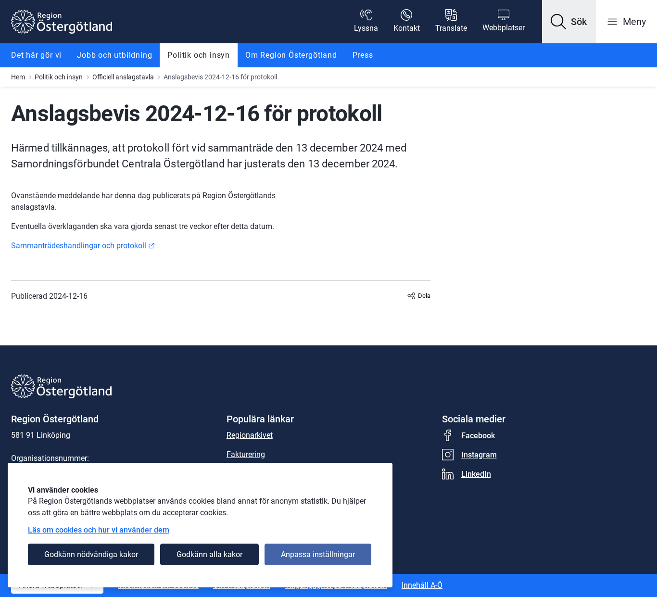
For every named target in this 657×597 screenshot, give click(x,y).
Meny (634, 21)
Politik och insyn (198, 55)
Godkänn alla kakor (209, 554)
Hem (18, 77)
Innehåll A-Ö (422, 585)
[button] (569, 21)
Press (363, 55)
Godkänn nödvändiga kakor (91, 554)
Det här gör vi (36, 55)
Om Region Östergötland (291, 55)
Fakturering (246, 454)
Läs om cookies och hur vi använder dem (98, 529)
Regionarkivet (250, 435)
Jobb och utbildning (114, 55)
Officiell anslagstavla (123, 77)
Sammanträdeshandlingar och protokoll (83, 245)
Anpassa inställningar (318, 554)
